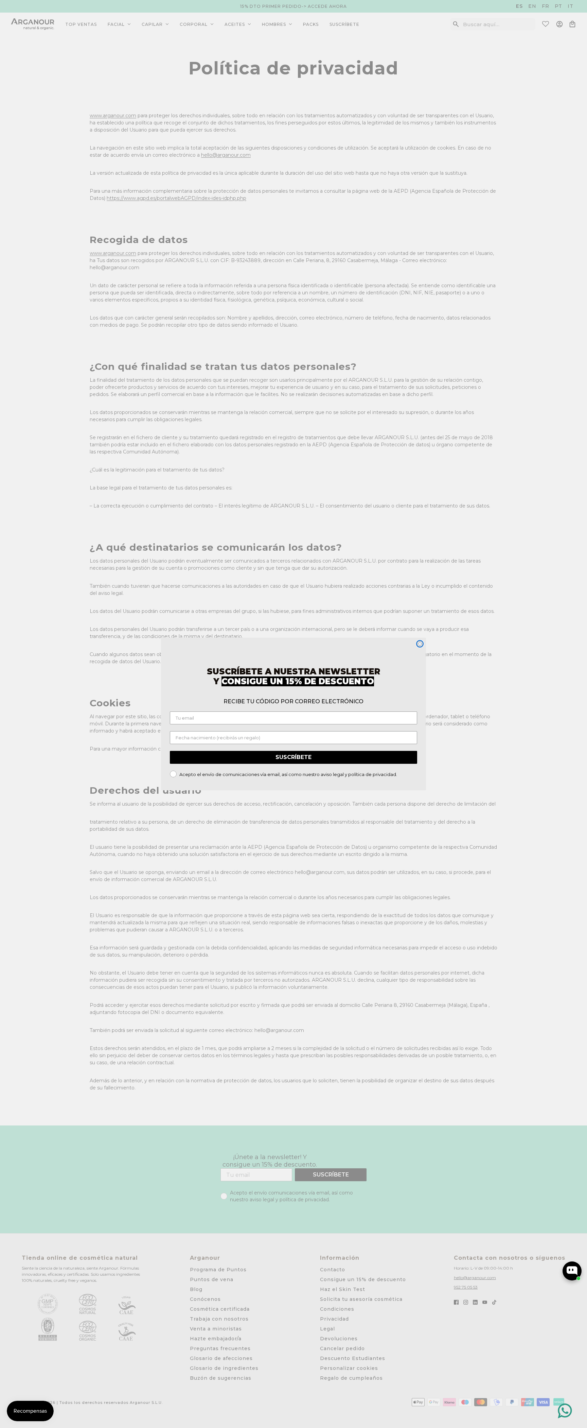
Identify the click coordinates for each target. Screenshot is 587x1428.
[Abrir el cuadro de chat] (572, 1270)
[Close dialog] (419, 643)
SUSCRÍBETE (293, 757)
